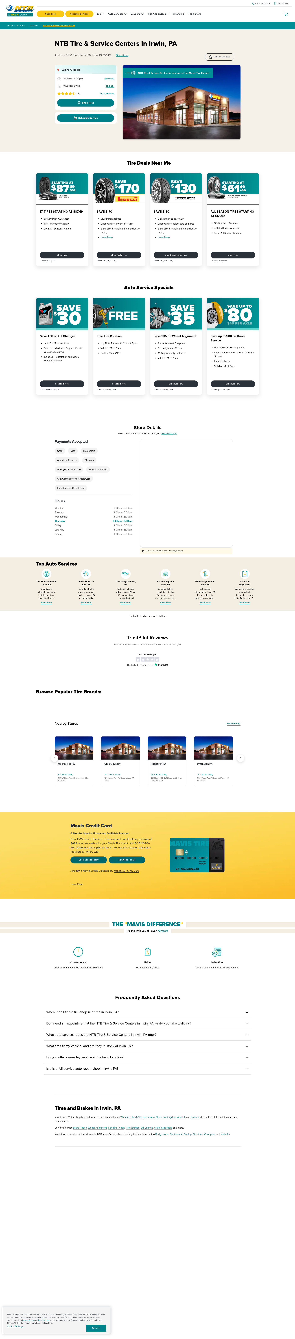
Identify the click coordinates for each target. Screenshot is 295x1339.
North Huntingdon (165, 1117)
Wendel (181, 1117)
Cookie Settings (15, 1326)
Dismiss (96, 1328)
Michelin (225, 1134)
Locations (34, 25)
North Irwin (149, 1117)
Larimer (195, 1117)
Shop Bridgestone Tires (176, 255)
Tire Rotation (133, 1127)
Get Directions (169, 433)
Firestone (198, 1134)
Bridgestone (161, 1134)
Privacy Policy (28, 1320)
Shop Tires (50, 14)
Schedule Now (62, 383)
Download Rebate (126, 859)
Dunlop (188, 1134)
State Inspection (163, 1127)
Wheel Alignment (97, 1127)
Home (10, 25)
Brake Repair (80, 1127)
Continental (176, 1134)
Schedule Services (79, 14)
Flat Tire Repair (116, 1127)
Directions (122, 55)
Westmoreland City (131, 1117)
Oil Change (147, 1127)
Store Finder (233, 723)
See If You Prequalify (88, 859)
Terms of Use (43, 1320)
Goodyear (209, 1134)
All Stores (21, 25)
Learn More (107, 237)
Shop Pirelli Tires (119, 255)
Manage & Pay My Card (126, 870)
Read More (46, 602)
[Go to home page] (20, 11)
